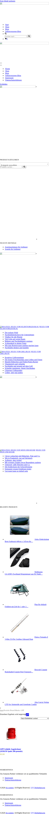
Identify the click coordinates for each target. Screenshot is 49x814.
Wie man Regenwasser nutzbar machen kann (21, 346)
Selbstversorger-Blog (13, 31)
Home (7, 69)
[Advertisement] (18, 204)
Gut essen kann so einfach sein (16, 471)
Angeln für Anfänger (12, 249)
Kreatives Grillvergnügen (14, 357)
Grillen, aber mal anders (14, 373)
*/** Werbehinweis (38, 788)
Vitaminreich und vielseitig (15, 364)
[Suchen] (29, 36)
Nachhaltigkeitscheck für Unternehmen (19, 335)
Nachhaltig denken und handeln (17, 348)
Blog (7, 29)
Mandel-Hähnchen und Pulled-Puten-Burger (21, 362)
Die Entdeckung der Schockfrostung (18, 467)
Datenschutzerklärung (13, 80)
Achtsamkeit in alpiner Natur (15, 343)
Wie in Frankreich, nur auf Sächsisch (18, 458)
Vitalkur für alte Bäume (13, 337)
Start (7, 25)
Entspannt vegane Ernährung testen (18, 469)
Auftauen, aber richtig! (13, 460)
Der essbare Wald (11, 333)
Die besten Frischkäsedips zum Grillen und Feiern (23, 360)
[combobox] (24, 164)
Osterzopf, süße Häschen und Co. (17, 465)
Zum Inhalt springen (7, 1)
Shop (7, 27)
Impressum (9, 78)
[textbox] (24, 165)
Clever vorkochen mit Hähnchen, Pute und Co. (22, 456)
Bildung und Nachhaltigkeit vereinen (18, 341)
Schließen (3, 84)
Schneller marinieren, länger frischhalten (20, 368)
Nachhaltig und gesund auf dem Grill (19, 366)
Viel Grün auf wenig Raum (15, 339)
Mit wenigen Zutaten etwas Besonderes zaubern (23, 462)
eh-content (10, 788)
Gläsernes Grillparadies (13, 370)
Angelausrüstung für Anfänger (16, 247)
